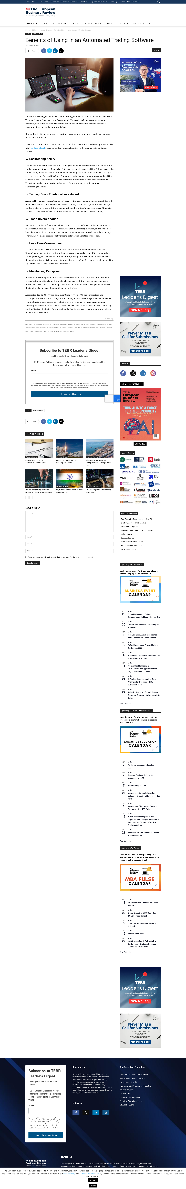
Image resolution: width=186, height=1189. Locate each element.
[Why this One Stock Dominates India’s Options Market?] (69, 478)
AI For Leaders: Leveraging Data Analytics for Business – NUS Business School (142, 682)
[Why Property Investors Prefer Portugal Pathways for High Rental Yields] (99, 448)
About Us (35, 2)
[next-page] (31, 497)
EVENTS (151, 23)
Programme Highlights (130, 526)
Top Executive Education (98, 2)
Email (33, 371)
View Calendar (125, 703)
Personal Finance (46, 30)
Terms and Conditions (89, 1173)
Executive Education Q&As (132, 542)
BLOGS (34, 30)
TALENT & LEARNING (92, 23)
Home (27, 2)
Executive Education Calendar (133, 545)
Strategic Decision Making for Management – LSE (140, 776)
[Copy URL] (61, 50)
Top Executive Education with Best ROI (137, 519)
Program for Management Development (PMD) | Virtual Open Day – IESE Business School (142, 669)
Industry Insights (128, 534)
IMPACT (110, 23)
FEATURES (137, 23)
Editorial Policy (125, 2)
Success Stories (127, 538)
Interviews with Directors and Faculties (137, 530)
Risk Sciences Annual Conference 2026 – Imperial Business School (142, 636)
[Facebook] (43, 50)
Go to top (109, 319)
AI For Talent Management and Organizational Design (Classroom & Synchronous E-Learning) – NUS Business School (143, 820)
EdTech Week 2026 (136, 933)
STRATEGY (62, 23)
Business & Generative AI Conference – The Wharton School (144, 657)
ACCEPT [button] (93, 1180)
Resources (55, 2)
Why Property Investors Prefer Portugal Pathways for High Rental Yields (98, 462)
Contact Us (135, 2)
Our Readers (44, 2)
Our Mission (65, 2)
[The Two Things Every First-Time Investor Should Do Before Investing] (39, 478)
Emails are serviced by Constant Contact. (76, 387)
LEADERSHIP (32, 23)
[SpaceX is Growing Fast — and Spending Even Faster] (69, 448)
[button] (159, 2)
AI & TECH (48, 23)
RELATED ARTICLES (35, 434)
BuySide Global (38, 148)
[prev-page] (27, 497)
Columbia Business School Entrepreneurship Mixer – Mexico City (144, 615)
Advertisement (38, 410)
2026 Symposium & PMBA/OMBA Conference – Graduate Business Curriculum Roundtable (142, 944)
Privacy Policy (69, 1173)
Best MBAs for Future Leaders (133, 523)
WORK (75, 23)
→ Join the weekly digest (69, 394)
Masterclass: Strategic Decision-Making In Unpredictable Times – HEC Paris (144, 796)
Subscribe (74, 2)
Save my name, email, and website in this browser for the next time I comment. (60, 557)
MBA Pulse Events (128, 549)
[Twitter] (49, 50)
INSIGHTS (124, 23)
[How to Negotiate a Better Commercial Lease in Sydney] (39, 448)
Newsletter (84, 2)
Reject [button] (93, 1185)
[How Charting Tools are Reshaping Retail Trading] (99, 478)
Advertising (113, 2)
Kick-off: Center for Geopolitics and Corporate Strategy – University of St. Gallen (144, 695)
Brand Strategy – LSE (137, 785)
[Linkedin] (55, 50)
